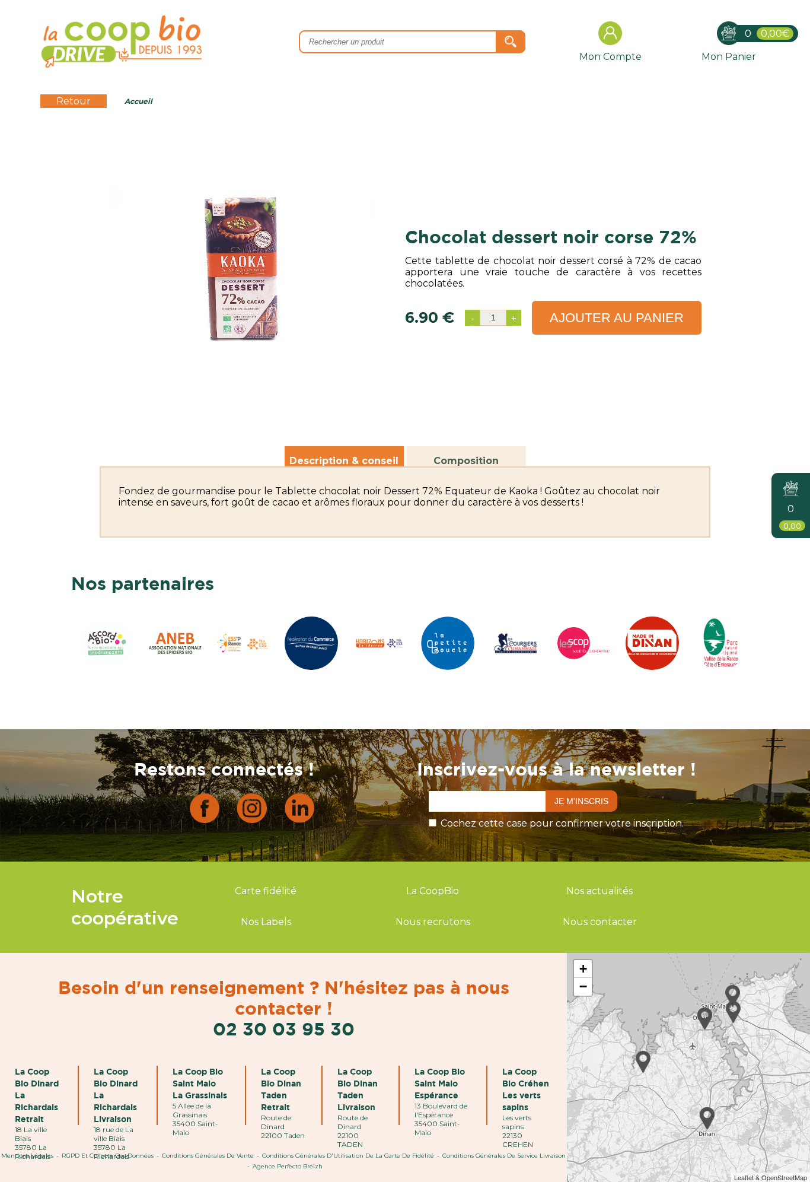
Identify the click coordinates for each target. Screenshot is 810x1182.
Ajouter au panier (617, 317)
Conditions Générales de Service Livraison (504, 1155)
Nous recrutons (433, 921)
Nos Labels (266, 921)
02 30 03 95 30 (284, 1028)
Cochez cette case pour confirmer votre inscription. (562, 823)
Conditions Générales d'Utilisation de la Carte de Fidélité (348, 1155)
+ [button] (583, 968)
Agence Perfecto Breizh (288, 1166)
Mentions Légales (27, 1155)
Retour (73, 101)
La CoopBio (432, 891)
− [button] (583, 986)
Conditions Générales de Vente (208, 1155)
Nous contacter (600, 921)
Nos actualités (599, 891)
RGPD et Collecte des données (108, 1155)
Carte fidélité (265, 891)
